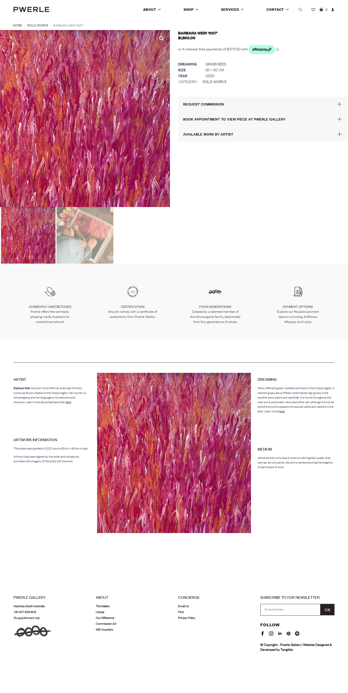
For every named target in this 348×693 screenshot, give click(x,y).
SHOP (189, 9)
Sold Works (37, 25)
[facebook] (262, 633)
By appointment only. (27, 618)
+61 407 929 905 (25, 612)
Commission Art (106, 623)
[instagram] (271, 633)
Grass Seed (216, 64)
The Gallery (103, 606)
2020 (210, 75)
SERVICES (230, 9)
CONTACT (275, 9)
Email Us (183, 606)
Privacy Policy (186, 618)
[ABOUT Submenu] (161, 9)
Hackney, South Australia (29, 606)
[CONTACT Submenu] (289, 9)
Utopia (100, 612)
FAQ (181, 612)
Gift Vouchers (104, 629)
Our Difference (105, 618)
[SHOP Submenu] (198, 9)
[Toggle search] (300, 9)
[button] (161, 38)
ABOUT (149, 9)
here (68, 402)
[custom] (288, 633)
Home (17, 25)
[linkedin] (280, 633)
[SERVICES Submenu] (244, 9)
